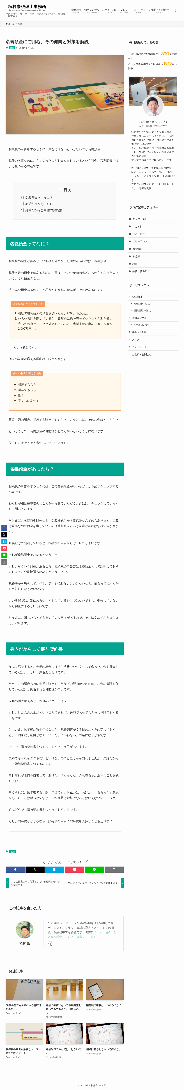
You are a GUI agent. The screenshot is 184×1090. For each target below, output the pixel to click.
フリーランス (140, 241)
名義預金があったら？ (40, 203)
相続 (12, 47)
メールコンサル (142, 324)
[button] (15, 870)
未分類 (136, 256)
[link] (51, 943)
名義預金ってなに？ (39, 197)
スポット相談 (139, 332)
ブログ (135, 339)
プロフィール (139, 346)
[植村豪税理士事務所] (27, 7)
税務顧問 (137, 296)
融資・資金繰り (141, 271)
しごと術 (137, 226)
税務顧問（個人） (143, 310)
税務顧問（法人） (143, 303)
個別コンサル (139, 317)
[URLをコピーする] (114, 870)
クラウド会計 (140, 219)
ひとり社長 (138, 233)
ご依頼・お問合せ (142, 354)
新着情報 (137, 248)
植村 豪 (24, 943)
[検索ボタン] (174, 10)
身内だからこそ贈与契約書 (43, 210)
